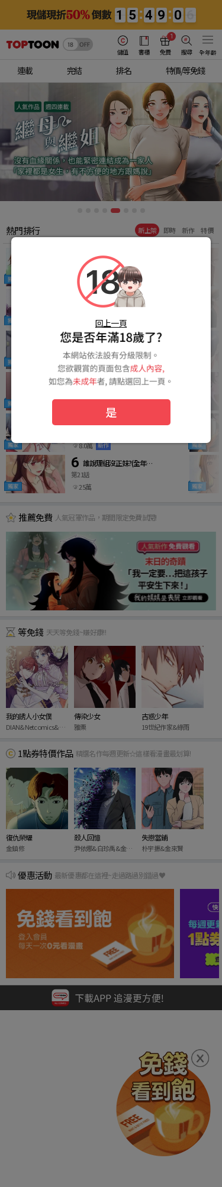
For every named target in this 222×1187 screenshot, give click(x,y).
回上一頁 (111, 323)
